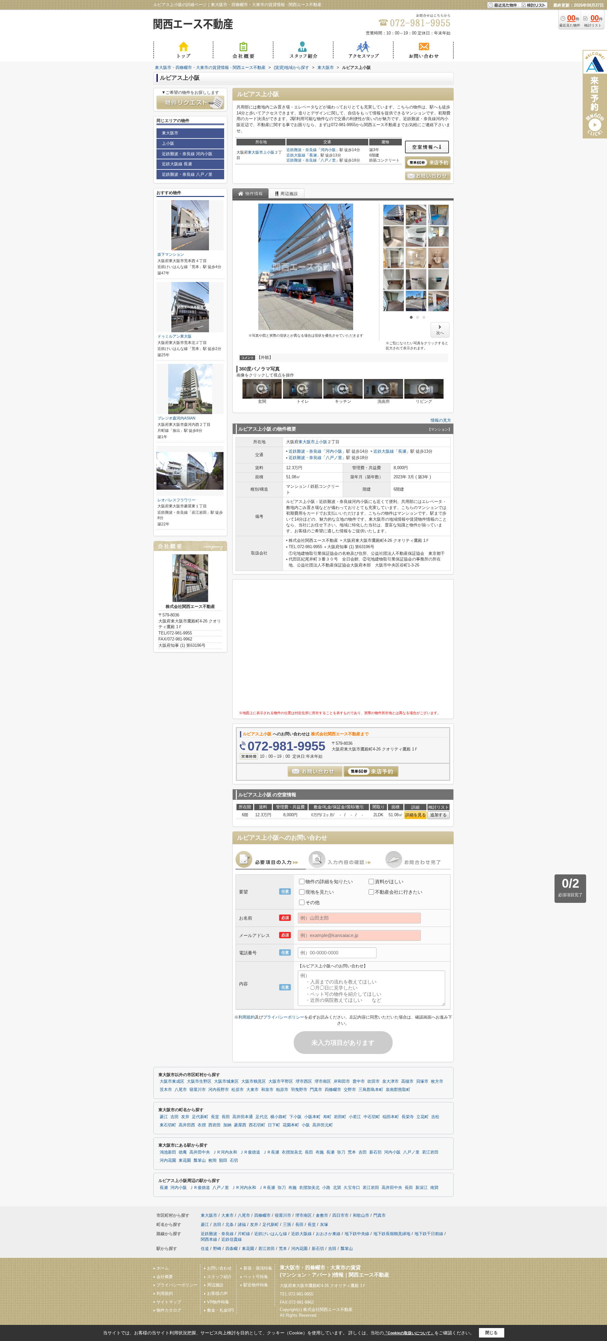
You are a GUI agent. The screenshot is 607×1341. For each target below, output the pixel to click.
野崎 (217, 1248)
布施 (320, 1152)
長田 (226, 1117)
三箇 (287, 1224)
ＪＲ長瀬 (271, 1152)
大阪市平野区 (280, 1081)
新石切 (375, 1152)
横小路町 (278, 1117)
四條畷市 (333, 1089)
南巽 (434, 1187)
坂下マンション (170, 254)
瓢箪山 (199, 1160)
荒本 (352, 1152)
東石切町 (168, 1125)
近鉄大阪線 (295, 155)
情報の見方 (441, 420)
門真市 (316, 1089)
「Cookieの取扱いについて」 (409, 1333)
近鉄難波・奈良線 (301, 150)
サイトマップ (168, 1302)
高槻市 (407, 1081)
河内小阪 (328, 150)
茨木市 (166, 1089)
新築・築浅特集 (257, 1268)
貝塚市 (422, 1081)
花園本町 (291, 1125)
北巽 (337, 1187)
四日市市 (340, 1215)
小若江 (355, 1117)
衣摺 (202, 1125)
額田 (223, 1160)
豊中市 (359, 1081)
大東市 (252, 1089)
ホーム (162, 1268)
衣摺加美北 (292, 1152)
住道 (205, 1248)
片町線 (244, 1233)
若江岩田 (430, 1152)
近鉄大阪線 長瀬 (177, 164)
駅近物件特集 (255, 1285)
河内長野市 (218, 1089)
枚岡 (212, 1160)
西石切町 (257, 1125)
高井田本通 (242, 1117)
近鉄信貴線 (231, 1239)
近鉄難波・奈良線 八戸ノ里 (187, 174)
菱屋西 (240, 1125)
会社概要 (164, 1276)
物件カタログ (168, 1310)
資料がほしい (389, 881)
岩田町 (340, 1117)
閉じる (491, 1332)
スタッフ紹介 (219, 1276)
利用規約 (246, 1017)
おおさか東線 (328, 1233)
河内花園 (168, 1160)
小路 (326, 1187)
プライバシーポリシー (283, 1017)
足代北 (261, 1117)
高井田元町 (322, 1125)
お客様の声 (217, 1293)
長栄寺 (408, 1117)
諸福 (242, 1224)
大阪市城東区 (226, 1081)
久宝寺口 (352, 1187)
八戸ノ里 (328, 160)
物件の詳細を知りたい (329, 881)
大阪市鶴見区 (253, 1081)
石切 (234, 1160)
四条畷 (231, 1248)
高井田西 (187, 1125)
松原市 (237, 1089)
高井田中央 (199, 1152)
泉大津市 (390, 1081)
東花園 (185, 1160)
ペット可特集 (255, 1276)
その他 (312, 902)
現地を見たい (319, 892)
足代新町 (200, 1117)
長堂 (215, 1117)
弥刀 (341, 1152)
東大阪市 (255, 152)
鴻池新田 (168, 1152)
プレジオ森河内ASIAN (176, 418)
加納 (227, 1125)
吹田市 (373, 1081)
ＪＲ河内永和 (224, 1152)
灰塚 (324, 1224)
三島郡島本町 (371, 1089)
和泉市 (267, 1089)
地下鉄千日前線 (428, 1233)
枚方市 (437, 1081)
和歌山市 (361, 1215)
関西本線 (209, 1239)
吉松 (435, 1117)
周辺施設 (215, 1285)
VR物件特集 (218, 1302)
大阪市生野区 (199, 1081)
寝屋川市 (197, 1089)
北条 (229, 1224)
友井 (185, 1117)
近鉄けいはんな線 (270, 1233)
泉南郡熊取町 (398, 1089)
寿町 (327, 1117)
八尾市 (181, 1089)
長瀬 (313, 155)
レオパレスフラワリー (176, 500)
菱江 (164, 1117)
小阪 (306, 1125)
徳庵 (183, 1152)
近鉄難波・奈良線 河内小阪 (187, 153)
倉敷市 (322, 1215)
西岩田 (214, 1125)
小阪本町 (312, 1117)
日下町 (274, 1125)
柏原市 (282, 1089)
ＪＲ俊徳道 (250, 1152)
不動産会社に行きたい (398, 892)
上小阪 (268, 152)
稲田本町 (391, 1117)
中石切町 (372, 1117)
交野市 (350, 1089)
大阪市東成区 (172, 1081)
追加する (438, 814)
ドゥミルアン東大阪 (174, 336)
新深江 (421, 1187)
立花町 (422, 1117)
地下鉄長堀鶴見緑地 (391, 1233)
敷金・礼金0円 (220, 1310)
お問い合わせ (219, 1268)
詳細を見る (415, 814)
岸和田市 (342, 1081)
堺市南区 (323, 1081)
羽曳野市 (299, 1089)
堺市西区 (304, 1081)
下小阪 (295, 1117)
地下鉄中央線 (357, 1233)
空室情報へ (425, 147)
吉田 (174, 1117)
